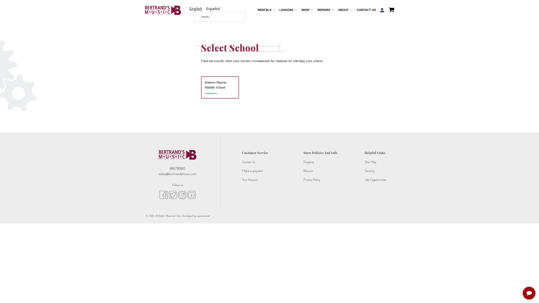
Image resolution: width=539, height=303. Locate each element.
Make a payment (252, 171)
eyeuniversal (203, 215)
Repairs (324, 10)
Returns (308, 171)
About (344, 10)
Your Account (249, 180)
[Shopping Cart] (390, 10)
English (195, 8)
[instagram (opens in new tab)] (182, 194)
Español (213, 8)
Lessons (286, 10)
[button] (382, 10)
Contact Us (366, 10)
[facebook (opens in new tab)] (163, 194)
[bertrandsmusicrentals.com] (163, 10)
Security (370, 171)
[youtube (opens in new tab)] (191, 194)
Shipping (308, 162)
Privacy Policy (311, 180)
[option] (213, 8)
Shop (305, 10)
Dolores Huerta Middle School (216, 85)
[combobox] (195, 8)
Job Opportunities (375, 180)
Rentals (265, 10)
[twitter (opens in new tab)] (173, 194)
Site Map (370, 162)
